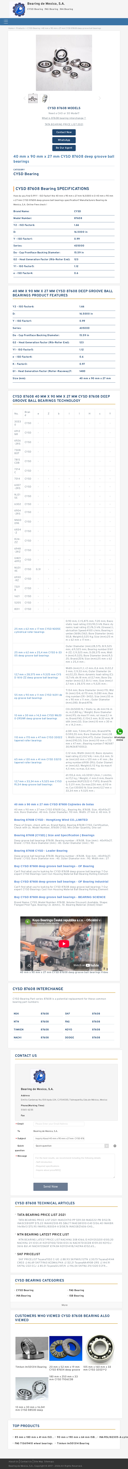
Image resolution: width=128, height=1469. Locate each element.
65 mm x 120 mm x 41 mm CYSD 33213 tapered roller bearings (38, 761)
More (65, 1305)
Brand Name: (21, 211)
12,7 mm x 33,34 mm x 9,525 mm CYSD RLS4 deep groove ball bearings (38, 783)
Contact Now (64, 132)
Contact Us (26, 1461)
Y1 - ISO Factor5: (23, 266)
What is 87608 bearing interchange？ (64, 118)
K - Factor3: (20, 364)
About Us (13, 1461)
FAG (67, 1021)
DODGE (69, 1037)
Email (20, 1124)
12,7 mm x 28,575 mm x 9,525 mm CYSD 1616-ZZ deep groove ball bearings (37, 676)
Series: (17, 245)
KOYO (68, 1029)
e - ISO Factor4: (23, 273)
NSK (16, 1013)
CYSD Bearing (33, 28)
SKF (67, 1013)
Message (21, 1156)
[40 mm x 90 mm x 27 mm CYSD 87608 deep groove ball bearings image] (64, 62)
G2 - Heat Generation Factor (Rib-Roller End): (41, 259)
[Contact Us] (120, 734)
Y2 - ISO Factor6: (24, 225)
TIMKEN (19, 1029)
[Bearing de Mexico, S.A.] (17, 8)
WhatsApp (64, 140)
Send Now (50, 1187)
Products (20, 28)
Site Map (38, 1461)
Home (11, 28)
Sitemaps (49, 1461)
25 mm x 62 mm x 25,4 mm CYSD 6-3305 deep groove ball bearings (38, 654)
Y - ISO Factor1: (22, 239)
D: (14, 232)
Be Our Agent (64, 148)
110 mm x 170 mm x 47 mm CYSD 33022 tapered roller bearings (38, 739)
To (18, 1131)
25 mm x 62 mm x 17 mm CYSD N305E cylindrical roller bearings (37, 630)
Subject (21, 1138)
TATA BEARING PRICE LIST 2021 (64, 124)
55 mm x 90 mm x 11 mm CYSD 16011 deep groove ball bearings (38, 697)
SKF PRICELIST (28, 1254)
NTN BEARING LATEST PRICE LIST (43, 1235)
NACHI (18, 1037)
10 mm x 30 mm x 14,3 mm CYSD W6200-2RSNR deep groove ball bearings (38, 717)
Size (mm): (19, 378)
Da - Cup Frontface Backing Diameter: (36, 252)
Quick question (20, 1148)
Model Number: (22, 218)
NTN (16, 1021)
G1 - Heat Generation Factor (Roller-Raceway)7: (42, 371)
